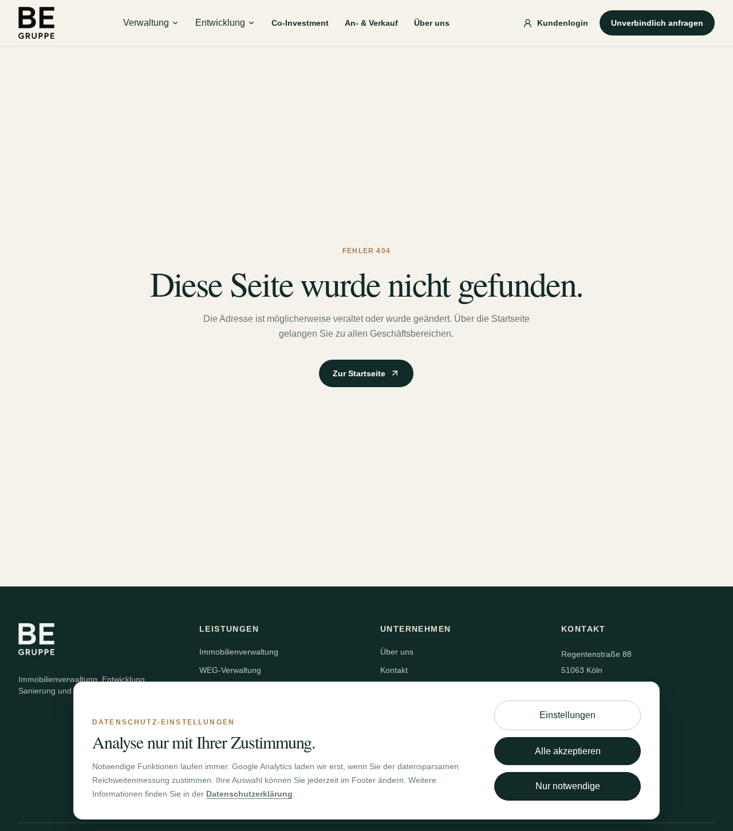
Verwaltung (146, 22)
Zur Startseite (359, 373)
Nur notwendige (567, 786)
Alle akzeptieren (568, 751)
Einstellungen (567, 715)
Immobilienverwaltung (238, 651)
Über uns (432, 22)
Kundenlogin (562, 22)
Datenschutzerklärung (249, 793)
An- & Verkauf (371, 22)
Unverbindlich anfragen (657, 22)
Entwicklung (220, 22)
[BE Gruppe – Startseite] (36, 23)
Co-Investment (300, 22)
